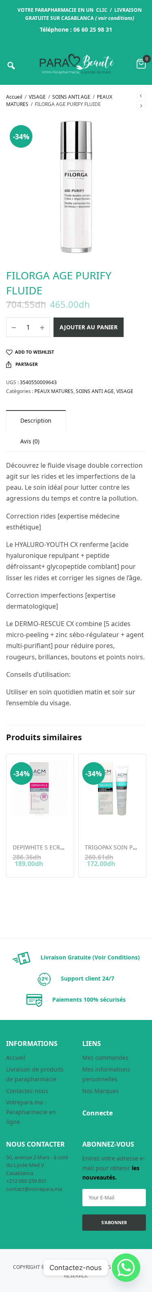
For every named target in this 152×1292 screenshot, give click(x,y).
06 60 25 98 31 (92, 29)
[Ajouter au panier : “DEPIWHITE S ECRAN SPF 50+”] (18, 827)
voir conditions (115, 18)
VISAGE (37, 96)
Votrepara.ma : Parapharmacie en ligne (31, 1112)
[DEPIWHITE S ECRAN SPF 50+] (40, 787)
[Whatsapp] (126, 1267)
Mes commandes (105, 1057)
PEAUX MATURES (53, 391)
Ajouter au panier (89, 327)
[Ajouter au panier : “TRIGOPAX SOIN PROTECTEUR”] (90, 827)
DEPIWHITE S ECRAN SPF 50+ (51, 847)
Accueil (14, 96)
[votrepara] (76, 64)
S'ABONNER (114, 1222)
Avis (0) (29, 441)
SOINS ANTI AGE (71, 96)
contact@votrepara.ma (34, 1189)
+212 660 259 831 (26, 1180)
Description (35, 420)
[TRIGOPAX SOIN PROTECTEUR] (112, 787)
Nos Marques (100, 1091)
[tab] (36, 420)
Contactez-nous (27, 1091)
